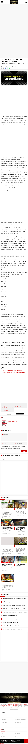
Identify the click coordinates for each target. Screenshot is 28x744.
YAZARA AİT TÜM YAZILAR (13, 421)
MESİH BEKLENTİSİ (19, 406)
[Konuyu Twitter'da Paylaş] (7, 68)
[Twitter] (13, 710)
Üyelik (16, 736)
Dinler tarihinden (9, 705)
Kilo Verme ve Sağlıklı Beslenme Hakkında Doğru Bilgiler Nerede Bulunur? (7, 509)
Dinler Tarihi (4, 722)
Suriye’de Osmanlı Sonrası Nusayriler (21, 546)
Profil (2, 733)
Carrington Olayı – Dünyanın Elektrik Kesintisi (7, 583)
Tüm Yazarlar (17, 733)
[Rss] (17, 710)
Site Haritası (18, 725)
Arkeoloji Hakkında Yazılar (21, 719)
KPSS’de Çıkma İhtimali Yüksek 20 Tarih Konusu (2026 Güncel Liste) (20, 528)
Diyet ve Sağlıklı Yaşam (4, 743)
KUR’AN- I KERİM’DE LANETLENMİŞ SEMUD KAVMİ (14, 372)
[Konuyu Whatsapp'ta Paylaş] (9, 68)
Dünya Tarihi (18, 722)
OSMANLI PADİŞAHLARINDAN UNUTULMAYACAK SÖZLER (8, 408)
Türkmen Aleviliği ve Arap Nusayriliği (7, 565)
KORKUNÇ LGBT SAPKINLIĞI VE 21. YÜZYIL (12, 370)
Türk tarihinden (24, 704)
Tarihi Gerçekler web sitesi (16, 704)
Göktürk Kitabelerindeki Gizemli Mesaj (20, 565)
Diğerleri (3, 725)
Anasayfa (3, 63)
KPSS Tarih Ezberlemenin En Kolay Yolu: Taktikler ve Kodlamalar (7, 546)
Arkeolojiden (3, 705)
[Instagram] (15, 710)
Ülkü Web (9, 704)
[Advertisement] (14, 15)
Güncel (7, 63)
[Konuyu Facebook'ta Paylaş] (5, 68)
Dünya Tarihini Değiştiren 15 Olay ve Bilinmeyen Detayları (7, 528)
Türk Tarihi (4, 719)
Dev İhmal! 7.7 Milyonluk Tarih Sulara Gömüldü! (21, 509)
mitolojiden (15, 705)
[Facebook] (11, 710)
